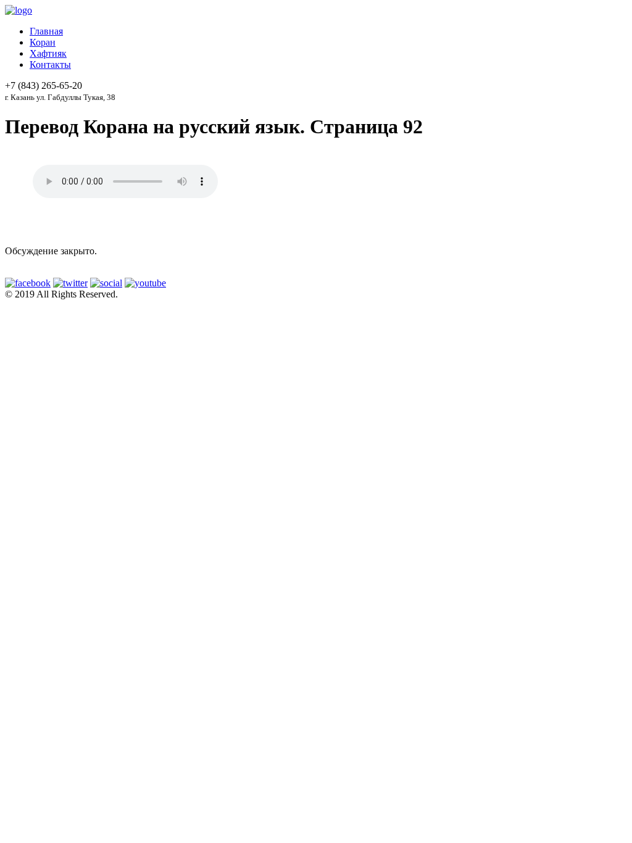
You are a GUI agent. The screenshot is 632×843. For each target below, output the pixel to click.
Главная (46, 31)
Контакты (50, 64)
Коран (43, 42)
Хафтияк (48, 53)
